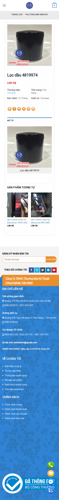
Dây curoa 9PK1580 (40, 222)
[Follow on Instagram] (37, 270)
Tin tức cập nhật (13, 371)
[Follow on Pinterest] (48, 270)
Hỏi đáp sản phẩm (13, 380)
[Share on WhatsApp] (9, 109)
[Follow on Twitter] (42, 270)
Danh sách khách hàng (16, 384)
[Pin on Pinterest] (28, 109)
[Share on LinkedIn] (33, 109)
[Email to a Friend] (24, 109)
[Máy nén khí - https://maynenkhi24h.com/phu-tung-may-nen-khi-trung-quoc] (29, 5)
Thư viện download (14, 389)
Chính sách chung (13, 404)
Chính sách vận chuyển (16, 414)
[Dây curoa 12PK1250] (17, 205)
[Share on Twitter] (19, 109)
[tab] (29, 120)
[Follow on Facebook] (31, 270)
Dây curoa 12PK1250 (17, 222)
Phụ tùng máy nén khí (36, 14)
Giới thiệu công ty (13, 366)
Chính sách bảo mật (14, 418)
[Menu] (4, 5)
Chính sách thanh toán (16, 409)
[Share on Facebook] (14, 109)
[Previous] (7, 213)
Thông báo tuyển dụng (16, 375)
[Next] (51, 213)
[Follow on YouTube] (54, 270)
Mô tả (10, 120)
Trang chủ (16, 14)
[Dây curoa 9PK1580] (41, 205)
